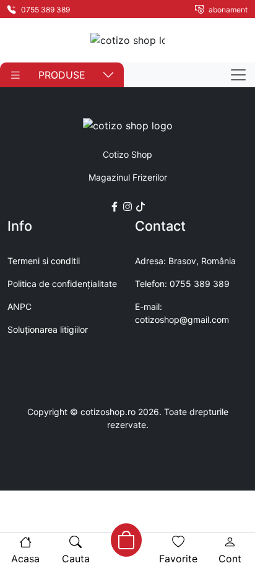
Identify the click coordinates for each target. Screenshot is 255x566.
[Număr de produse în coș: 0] (126, 540)
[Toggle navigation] (238, 75)
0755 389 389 (44, 9)
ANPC (19, 306)
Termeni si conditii (43, 260)
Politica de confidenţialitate (62, 283)
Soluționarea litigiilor (47, 329)
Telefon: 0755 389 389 (182, 283)
